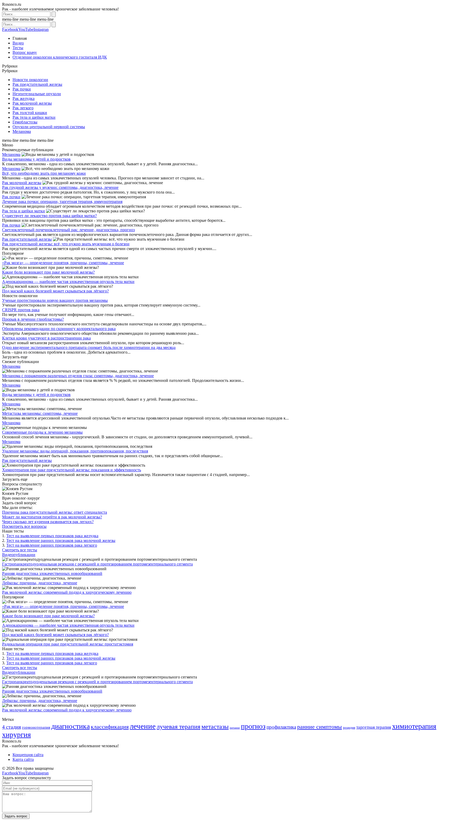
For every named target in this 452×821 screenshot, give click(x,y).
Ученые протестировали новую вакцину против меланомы (55, 300)
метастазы (215, 726)
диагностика (70, 726)
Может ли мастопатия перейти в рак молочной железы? (52, 517)
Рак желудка (24, 98)
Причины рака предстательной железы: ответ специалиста (54, 512)
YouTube (25, 29)
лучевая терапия (178, 726)
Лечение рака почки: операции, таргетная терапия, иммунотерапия (62, 201)
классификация (110, 726)
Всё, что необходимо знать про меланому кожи (44, 173)
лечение (143, 726)
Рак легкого (23, 108)
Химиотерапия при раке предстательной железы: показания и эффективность (71, 470)
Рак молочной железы (32, 103)
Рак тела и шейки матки (34, 117)
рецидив (349, 727)
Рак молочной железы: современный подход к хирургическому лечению (67, 592)
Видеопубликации (18, 554)
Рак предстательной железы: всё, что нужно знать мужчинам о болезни (65, 244)
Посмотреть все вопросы (24, 526)
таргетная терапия (373, 727)
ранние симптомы (319, 726)
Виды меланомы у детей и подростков (36, 159)
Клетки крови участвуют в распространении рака (46, 338)
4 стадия (11, 727)
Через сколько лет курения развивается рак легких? (48, 521)
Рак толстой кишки (30, 112)
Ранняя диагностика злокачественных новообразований (52, 573)
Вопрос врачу (25, 52)
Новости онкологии (30, 79)
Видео (18, 43)
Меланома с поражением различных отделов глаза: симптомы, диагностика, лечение (78, 375)
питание (235, 727)
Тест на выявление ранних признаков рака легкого (51, 545)
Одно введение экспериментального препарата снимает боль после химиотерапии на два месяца (89, 347)
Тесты (18, 48)
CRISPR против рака (20, 310)
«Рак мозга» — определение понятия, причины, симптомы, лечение (63, 263)
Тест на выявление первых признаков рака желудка (52, 536)
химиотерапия (414, 726)
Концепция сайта (28, 754)
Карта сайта (23, 759)
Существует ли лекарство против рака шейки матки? (49, 215)
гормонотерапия (36, 727)
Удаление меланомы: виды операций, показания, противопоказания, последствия (75, 451)
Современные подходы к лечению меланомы (42, 432)
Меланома (22, 131)
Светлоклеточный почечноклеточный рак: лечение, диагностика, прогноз (68, 230)
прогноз (253, 726)
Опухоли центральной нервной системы (49, 126)
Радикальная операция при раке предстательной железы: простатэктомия (67, 644)
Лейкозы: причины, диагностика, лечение (39, 583)
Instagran (41, 29)
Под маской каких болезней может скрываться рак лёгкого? (55, 291)
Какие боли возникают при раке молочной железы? (48, 272)
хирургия (16, 735)
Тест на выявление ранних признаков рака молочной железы (60, 540)
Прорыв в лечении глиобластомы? (33, 319)
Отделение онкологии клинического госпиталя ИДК (60, 57)
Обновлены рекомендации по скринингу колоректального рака (59, 328)
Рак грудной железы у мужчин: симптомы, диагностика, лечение (60, 187)
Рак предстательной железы (37, 84)
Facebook (10, 29)
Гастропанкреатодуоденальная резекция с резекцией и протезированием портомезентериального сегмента (97, 564)
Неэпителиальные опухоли (37, 94)
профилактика (281, 727)
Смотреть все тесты (19, 550)
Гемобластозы (25, 122)
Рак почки (22, 89)
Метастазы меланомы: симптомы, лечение (40, 413)
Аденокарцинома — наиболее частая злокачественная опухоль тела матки (68, 281)
